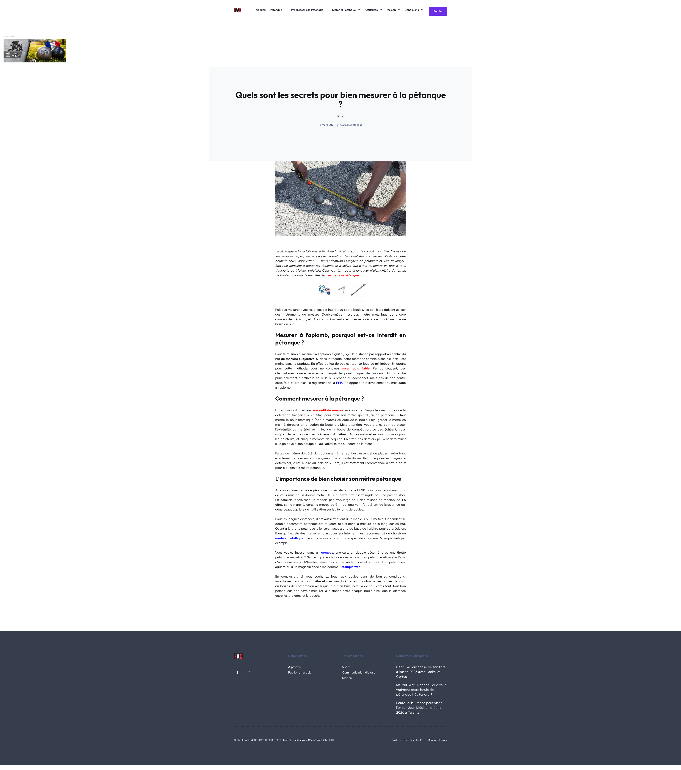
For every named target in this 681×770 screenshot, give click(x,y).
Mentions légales (437, 740)
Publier (438, 11)
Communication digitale (358, 672)
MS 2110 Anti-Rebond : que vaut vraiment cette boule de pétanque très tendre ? (421, 690)
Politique (397, 740)
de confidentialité (412, 740)
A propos (294, 667)
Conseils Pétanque (351, 124)
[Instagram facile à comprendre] (248, 672)
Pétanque (276, 10)
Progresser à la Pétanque (307, 10)
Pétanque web (350, 567)
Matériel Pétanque (344, 10)
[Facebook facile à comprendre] (237, 672)
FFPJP (341, 383)
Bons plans (412, 10)
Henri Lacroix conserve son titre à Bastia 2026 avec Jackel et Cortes (421, 672)
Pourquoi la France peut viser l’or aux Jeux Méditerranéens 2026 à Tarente (419, 707)
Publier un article (300, 672)
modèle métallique (289, 538)
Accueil (261, 10)
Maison (391, 10)
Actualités (371, 10)
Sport (346, 667)
